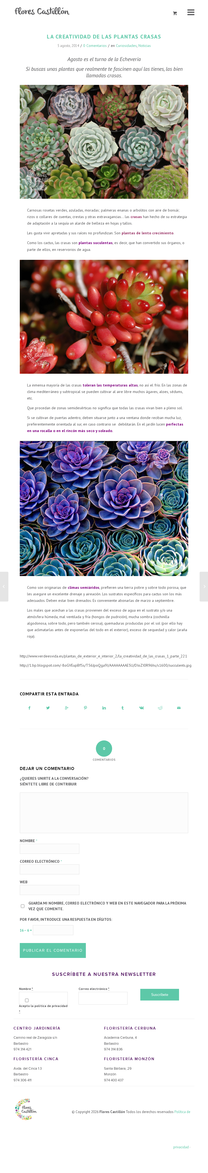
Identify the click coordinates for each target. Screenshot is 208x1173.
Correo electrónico (41, 861)
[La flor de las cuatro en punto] (204, 587)
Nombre (28, 840)
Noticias (144, 45)
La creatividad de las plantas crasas (104, 36)
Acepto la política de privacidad (43, 1009)
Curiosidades (126, 45)
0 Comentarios (95, 45)
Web (23, 882)
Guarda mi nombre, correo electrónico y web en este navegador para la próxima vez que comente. (107, 906)
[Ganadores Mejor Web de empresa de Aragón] (4, 587)
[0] (175, 13)
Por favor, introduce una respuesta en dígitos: (66, 919)
